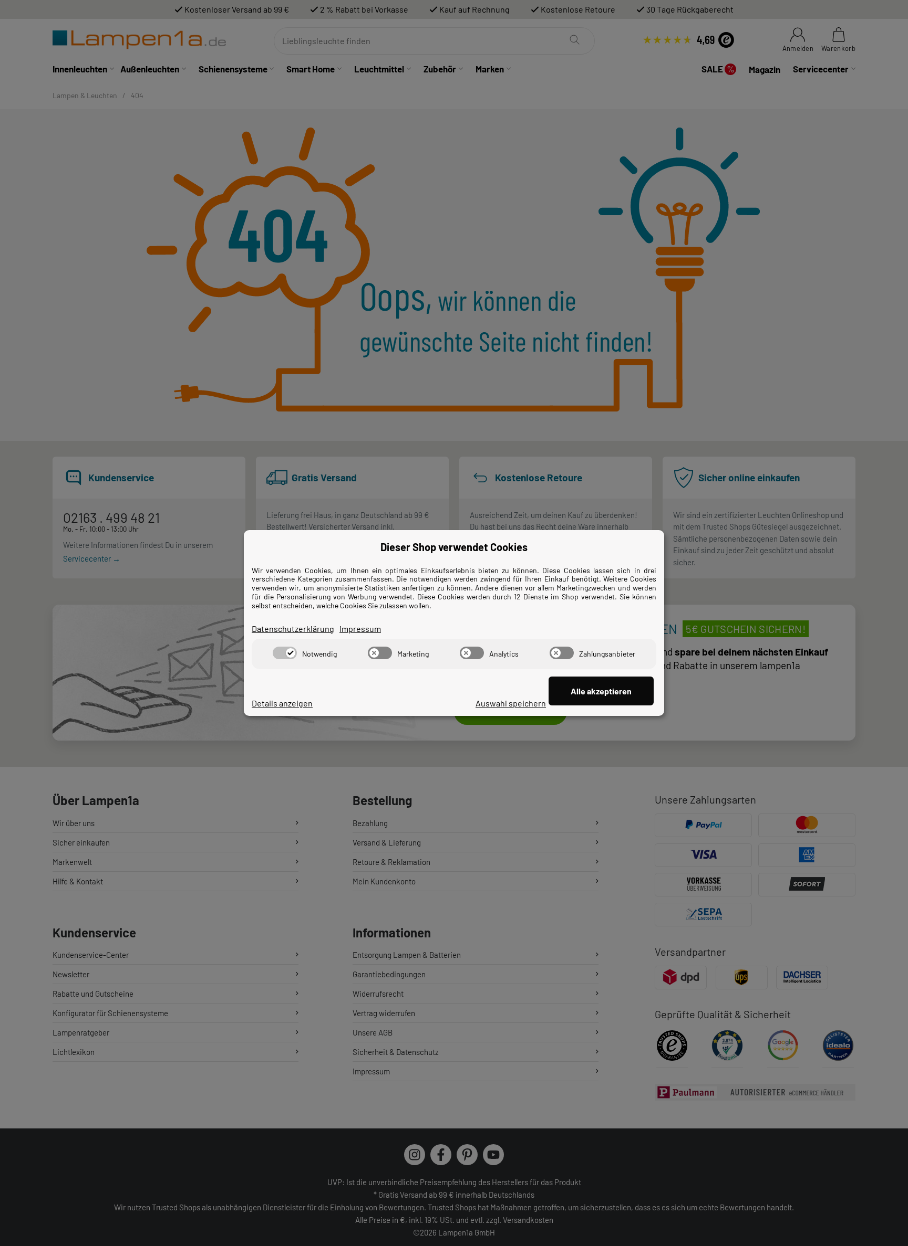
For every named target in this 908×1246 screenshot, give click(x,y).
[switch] (285, 653)
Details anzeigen (282, 703)
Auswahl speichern (511, 703)
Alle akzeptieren (601, 691)
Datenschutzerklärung (293, 628)
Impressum (360, 628)
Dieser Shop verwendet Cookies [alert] (454, 547)
